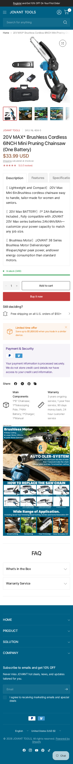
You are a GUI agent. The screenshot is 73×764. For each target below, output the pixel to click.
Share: (7, 383)
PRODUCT (10, 631)
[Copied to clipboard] (35, 383)
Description (14, 178)
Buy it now (36, 296)
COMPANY (10, 653)
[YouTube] (36, 750)
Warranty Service (18, 583)
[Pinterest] (43, 750)
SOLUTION (10, 642)
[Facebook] (24, 750)
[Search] (65, 22)
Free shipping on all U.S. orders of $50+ (36, 313)
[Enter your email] (66, 689)
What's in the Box (18, 569)
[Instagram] (30, 750)
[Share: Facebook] (15, 383)
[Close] (66, 327)
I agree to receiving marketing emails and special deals (39, 698)
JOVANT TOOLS (23, 12)
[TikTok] (49, 750)
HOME (7, 620)
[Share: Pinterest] (29, 383)
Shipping (7, 161)
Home (6, 33)
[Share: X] (22, 383)
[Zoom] (62, 43)
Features (38, 178)
